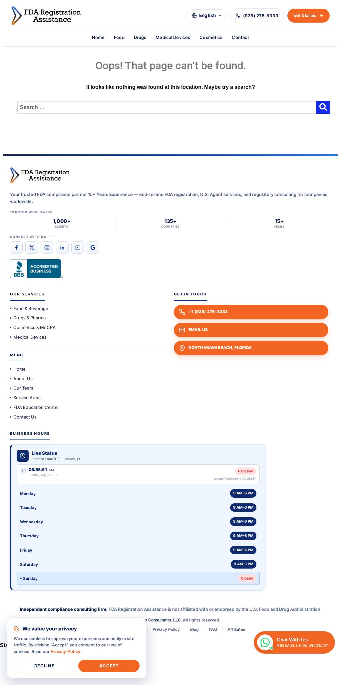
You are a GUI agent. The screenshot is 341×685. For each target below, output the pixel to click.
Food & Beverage (30, 308)
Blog (194, 629)
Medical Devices (173, 37)
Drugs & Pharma (29, 317)
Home (98, 37)
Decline (44, 665)
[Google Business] (93, 247)
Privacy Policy (166, 629)
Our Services (27, 294)
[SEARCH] (323, 106)
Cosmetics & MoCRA (34, 327)
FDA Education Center (36, 407)
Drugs (140, 37)
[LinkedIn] (62, 247)
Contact (240, 37)
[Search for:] (170, 107)
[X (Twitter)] (31, 247)
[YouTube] (77, 247)
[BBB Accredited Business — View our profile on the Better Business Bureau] (36, 268)
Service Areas (27, 397)
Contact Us (25, 417)
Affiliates (236, 629)
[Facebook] (16, 247)
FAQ (213, 629)
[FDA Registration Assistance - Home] (46, 15)
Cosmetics (210, 37)
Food (119, 37)
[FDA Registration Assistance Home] (40, 175)
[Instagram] (47, 247)
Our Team (23, 388)
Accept (109, 665)
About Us (23, 378)
